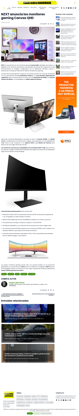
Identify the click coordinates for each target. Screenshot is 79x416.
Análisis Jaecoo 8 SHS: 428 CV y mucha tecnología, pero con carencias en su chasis (68, 37)
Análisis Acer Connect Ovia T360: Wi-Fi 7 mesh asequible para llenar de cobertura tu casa (68, 73)
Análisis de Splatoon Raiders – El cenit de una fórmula (68, 67)
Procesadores (43, 399)
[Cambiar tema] (75, 3)
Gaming (4, 274)
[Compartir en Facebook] (51, 23)
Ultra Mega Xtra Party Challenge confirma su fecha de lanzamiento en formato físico (12, 295)
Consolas (20, 396)
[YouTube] (68, 8)
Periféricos (24, 274)
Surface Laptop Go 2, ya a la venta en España (43, 294)
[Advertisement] (38, 377)
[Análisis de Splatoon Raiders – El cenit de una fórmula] (58, 67)
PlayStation (20, 399)
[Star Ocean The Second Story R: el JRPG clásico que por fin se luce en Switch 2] (58, 55)
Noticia (17, 274)
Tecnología (32, 274)
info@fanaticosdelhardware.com (66, 396)
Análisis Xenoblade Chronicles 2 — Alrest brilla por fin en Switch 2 (68, 25)
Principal (34, 399)
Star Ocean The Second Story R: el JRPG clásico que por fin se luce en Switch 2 (68, 55)
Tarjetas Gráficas (39, 402)
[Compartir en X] (48, 23)
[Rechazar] (77, 411)
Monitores (11, 274)
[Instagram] (66, 8)
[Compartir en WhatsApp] (53, 23)
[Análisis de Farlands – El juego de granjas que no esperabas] (58, 61)
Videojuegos (21, 405)
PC (38, 396)
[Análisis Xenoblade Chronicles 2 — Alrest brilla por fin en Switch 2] (58, 25)
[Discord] (71, 8)
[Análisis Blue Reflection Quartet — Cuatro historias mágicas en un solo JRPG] (58, 19)
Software (29, 402)
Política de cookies (46, 413)
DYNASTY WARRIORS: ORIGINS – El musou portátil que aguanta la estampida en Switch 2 (68, 49)
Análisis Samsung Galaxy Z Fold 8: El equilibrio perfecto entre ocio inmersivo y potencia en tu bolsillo (68, 43)
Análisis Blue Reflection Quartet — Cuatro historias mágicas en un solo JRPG (68, 19)
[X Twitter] (64, 8)
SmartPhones (21, 402)
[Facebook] (61, 8)
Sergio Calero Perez (16, 282)
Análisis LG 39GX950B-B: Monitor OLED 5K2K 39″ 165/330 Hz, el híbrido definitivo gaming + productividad (68, 31)
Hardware (27, 396)
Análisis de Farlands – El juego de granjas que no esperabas (68, 61)
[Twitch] (75, 8)
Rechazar (36, 413)
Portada (27, 399)
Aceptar (30, 413)
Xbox (27, 405)
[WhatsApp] (73, 8)
